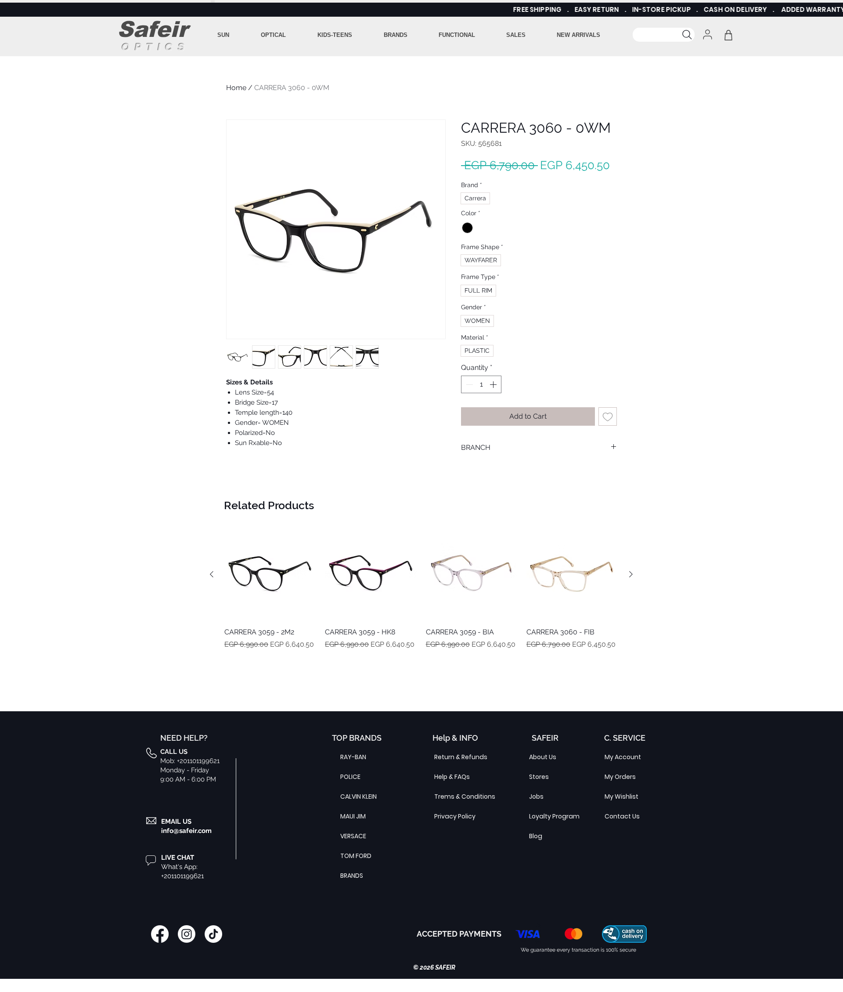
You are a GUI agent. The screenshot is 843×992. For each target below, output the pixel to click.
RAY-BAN (353, 757)
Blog (535, 836)
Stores (539, 776)
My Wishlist (621, 796)
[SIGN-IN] (707, 34)
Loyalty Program (550, 816)
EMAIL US (176, 821)
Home (236, 87)
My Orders (620, 776)
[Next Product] (631, 574)
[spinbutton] (481, 384)
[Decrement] (468, 384)
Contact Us (622, 816)
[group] (421, 604)
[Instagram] (186, 934)
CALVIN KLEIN (358, 796)
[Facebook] (160, 934)
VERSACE (353, 836)
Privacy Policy (455, 816)
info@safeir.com (186, 831)
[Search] (664, 35)
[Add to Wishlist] (607, 416)
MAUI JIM (353, 816)
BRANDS (351, 875)
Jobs (536, 796)
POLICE (350, 776)
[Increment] (494, 384)
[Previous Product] (211, 574)
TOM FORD (355, 855)
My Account (623, 757)
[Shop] (728, 35)
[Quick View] (270, 574)
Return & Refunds (455, 757)
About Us (542, 757)
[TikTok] (213, 934)
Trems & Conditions (455, 796)
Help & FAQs (452, 776)
